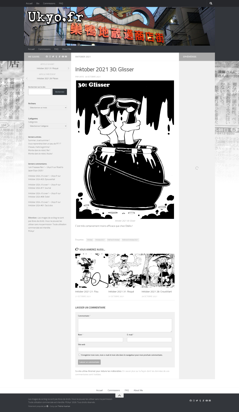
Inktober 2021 (83, 56)
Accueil (29, 3)
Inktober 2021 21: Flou (86, 291)
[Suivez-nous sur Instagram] (50, 57)
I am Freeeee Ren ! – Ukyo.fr (40, 167)
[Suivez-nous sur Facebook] (47, 57)
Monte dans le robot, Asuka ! (40, 153)
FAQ (61, 3)
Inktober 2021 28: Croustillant (157, 291)
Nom (80, 335)
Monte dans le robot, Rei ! (39, 150)
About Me (66, 49)
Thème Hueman (64, 406)
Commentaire (84, 316)
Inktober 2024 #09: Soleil (39, 196)
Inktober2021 (100, 240)
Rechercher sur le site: (37, 87)
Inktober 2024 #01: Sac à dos (40, 205)
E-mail (130, 335)
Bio (37, 3)
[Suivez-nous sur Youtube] (63, 57)
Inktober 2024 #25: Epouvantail (41, 179)
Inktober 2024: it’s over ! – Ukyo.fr (42, 176)
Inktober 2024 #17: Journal (39, 188)
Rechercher (59, 92)
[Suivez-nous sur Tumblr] (56, 57)
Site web (81, 344)
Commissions (49, 3)
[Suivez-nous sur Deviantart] (60, 57)
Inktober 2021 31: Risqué (121, 291)
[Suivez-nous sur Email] (66, 57)
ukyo (81, 77)
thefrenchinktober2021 (130, 240)
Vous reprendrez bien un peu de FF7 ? (44, 143)
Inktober (90, 240)
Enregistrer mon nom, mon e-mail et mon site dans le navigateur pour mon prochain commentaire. (122, 355)
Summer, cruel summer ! (39, 140)
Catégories (32, 122)
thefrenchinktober (113, 240)
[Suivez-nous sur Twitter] (53, 57)
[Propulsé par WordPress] (47, 406)
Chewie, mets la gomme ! (39, 147)
